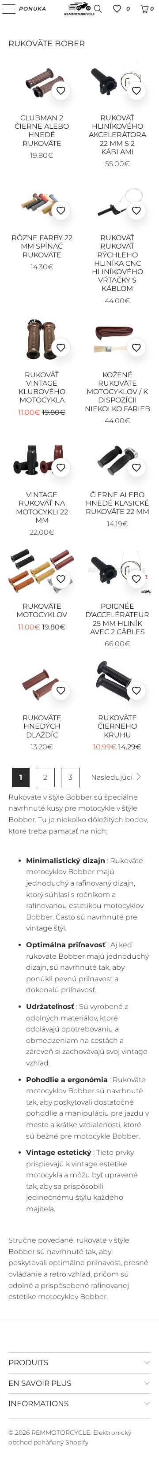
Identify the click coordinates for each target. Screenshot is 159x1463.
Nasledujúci (112, 777)
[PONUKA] (5, 9)
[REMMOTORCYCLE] (79, 9)
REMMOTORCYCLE (60, 1433)
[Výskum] (98, 9)
